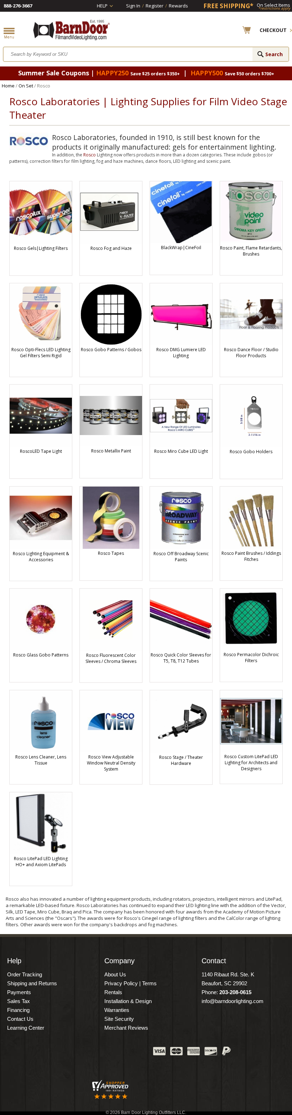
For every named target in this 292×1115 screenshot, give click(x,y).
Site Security (119, 1019)
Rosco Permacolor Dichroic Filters (251, 658)
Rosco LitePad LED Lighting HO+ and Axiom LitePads (41, 862)
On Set (26, 85)
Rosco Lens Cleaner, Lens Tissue (40, 760)
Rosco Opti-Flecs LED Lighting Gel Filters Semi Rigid (41, 353)
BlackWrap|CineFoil (181, 248)
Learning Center (25, 1028)
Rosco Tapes (111, 553)
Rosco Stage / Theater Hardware (181, 760)
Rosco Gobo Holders (251, 452)
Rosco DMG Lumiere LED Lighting (181, 353)
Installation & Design (128, 1001)
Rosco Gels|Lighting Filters (41, 248)
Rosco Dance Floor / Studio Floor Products (251, 353)
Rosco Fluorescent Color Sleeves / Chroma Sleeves (110, 658)
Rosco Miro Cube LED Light (181, 451)
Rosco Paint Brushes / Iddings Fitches (251, 556)
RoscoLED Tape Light (41, 451)
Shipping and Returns (32, 983)
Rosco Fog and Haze (111, 248)
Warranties (116, 1010)
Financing (18, 1010)
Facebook (76, 1052)
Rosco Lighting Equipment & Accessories (41, 557)
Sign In (133, 5)
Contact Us (20, 1019)
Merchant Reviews (126, 1028)
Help (102, 5)
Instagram (130, 1052)
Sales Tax (18, 1001)
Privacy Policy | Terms (130, 983)
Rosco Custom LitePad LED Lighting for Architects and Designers (251, 763)
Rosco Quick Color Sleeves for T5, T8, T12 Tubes (181, 658)
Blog (112, 1052)
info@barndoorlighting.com (233, 1001)
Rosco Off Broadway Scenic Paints (181, 557)
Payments (19, 992)
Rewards (178, 5)
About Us (115, 974)
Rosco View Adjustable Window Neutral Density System (111, 763)
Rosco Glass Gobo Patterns (40, 655)
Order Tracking (24, 974)
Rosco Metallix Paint (111, 451)
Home (8, 85)
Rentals (113, 992)
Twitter (94, 1052)
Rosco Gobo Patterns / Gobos (111, 350)
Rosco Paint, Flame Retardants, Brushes (251, 251)
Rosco (89, 155)
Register (154, 5)
